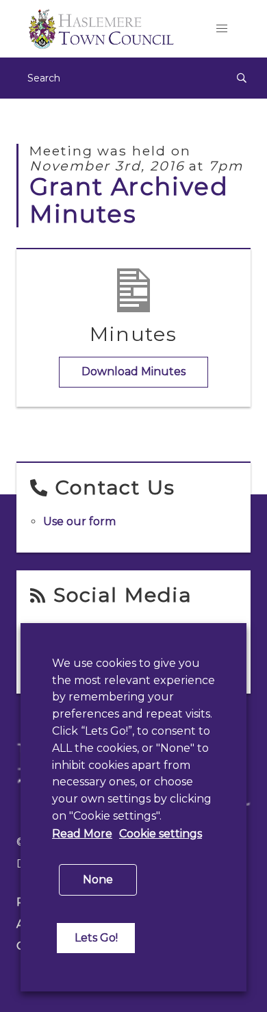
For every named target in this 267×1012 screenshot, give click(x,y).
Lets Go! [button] (96, 937)
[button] (222, 29)
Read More (82, 833)
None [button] (98, 879)
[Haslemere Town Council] (104, 29)
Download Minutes (133, 371)
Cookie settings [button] (160, 833)
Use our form (79, 521)
